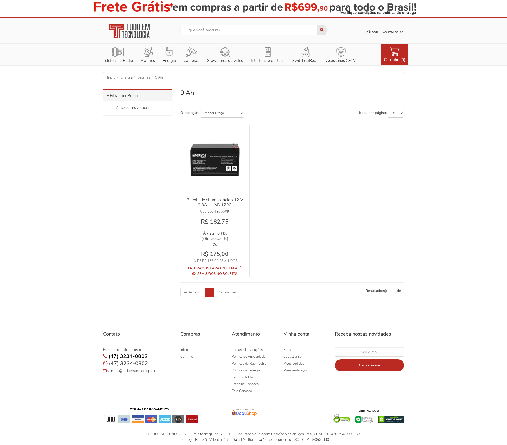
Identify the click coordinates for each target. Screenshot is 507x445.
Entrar (372, 32)
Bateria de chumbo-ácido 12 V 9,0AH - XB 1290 (214, 202)
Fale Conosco (242, 391)
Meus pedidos (293, 363)
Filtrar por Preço (124, 95)
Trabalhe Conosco (245, 384)
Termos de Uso (243, 377)
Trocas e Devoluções (247, 349)
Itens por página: (373, 112)
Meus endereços (295, 370)
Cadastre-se (393, 32)
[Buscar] (322, 30)
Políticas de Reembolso (249, 363)
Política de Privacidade (248, 356)
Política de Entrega (246, 370)
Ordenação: (189, 112)
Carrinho (186, 356)
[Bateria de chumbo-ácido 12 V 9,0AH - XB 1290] (214, 159)
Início (184, 349)
